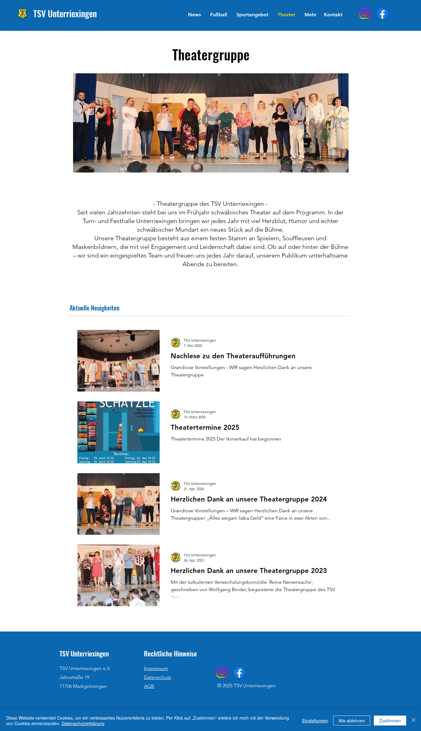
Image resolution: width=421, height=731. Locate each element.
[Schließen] (413, 720)
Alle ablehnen (351, 720)
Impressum (156, 668)
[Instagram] (365, 13)
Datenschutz (157, 677)
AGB (149, 686)
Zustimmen (390, 720)
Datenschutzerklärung (83, 723)
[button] (219, 14)
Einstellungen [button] (315, 720)
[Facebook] (382, 13)
